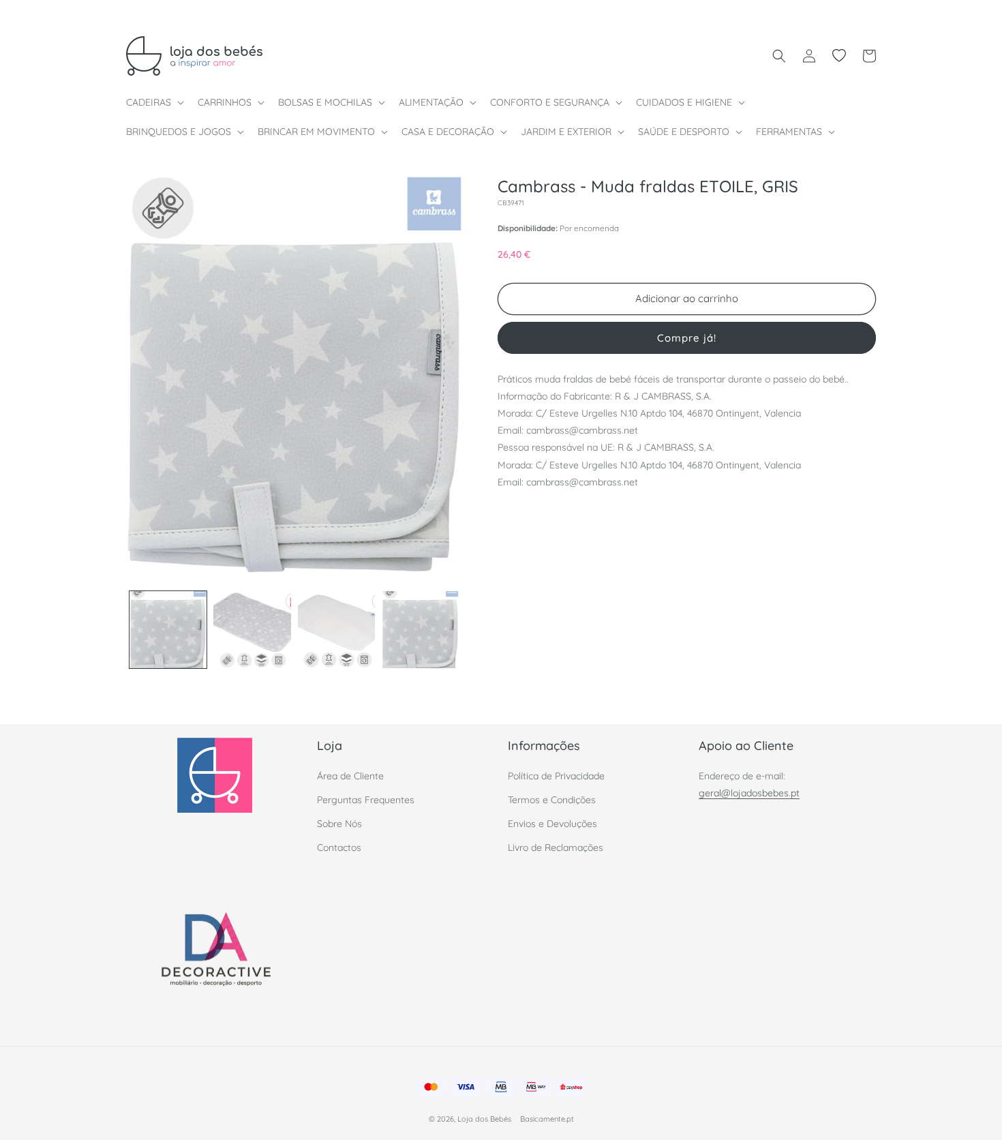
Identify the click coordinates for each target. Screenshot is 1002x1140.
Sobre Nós (339, 823)
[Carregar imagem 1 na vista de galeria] (168, 629)
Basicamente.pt (547, 1119)
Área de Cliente (350, 775)
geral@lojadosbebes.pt (749, 792)
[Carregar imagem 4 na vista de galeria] (420, 629)
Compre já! (686, 337)
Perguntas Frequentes (365, 799)
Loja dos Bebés (484, 1119)
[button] (153, 102)
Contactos (339, 847)
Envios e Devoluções (552, 823)
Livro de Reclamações (555, 847)
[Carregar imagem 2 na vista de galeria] (251, 629)
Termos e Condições (552, 799)
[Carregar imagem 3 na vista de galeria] (336, 629)
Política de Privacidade (556, 775)
